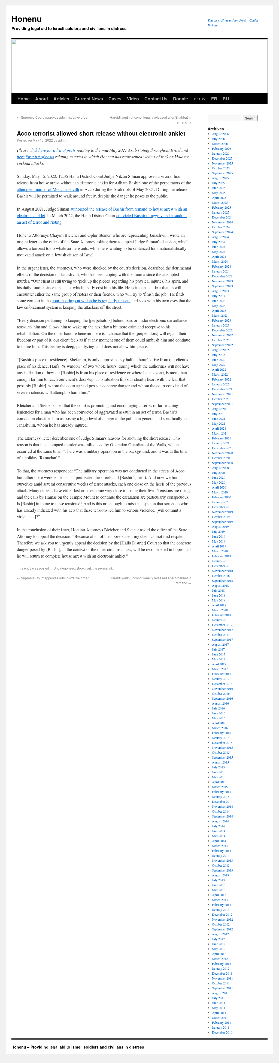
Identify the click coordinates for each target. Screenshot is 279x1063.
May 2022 (218, 364)
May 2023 (218, 305)
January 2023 (220, 325)
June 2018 (218, 595)
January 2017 (220, 678)
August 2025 (220, 178)
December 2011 (222, 973)
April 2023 (219, 310)
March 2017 (220, 669)
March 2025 (220, 202)
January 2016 (220, 737)
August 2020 (220, 467)
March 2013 (220, 899)
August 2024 (220, 237)
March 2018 (220, 610)
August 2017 (220, 644)
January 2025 (220, 212)
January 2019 (220, 561)
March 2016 (220, 728)
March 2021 (220, 433)
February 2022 (221, 379)
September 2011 (222, 988)
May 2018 (218, 600)
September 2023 (222, 286)
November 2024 (222, 222)
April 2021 (219, 428)
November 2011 (222, 978)
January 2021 (220, 443)
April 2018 (219, 605)
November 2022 (222, 335)
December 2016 (222, 683)
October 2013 (221, 865)
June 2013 (218, 885)
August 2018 (220, 585)
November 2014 (222, 806)
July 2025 (218, 183)
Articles (61, 98)
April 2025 (219, 197)
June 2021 (218, 418)
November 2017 (222, 629)
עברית (199, 98)
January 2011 (220, 1027)
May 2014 (218, 836)
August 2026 (220, 133)
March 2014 (220, 845)
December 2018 (222, 566)
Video (133, 98)
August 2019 (220, 526)
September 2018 (222, 580)
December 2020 (222, 448)
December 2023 (222, 276)
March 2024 (220, 261)
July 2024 (218, 241)
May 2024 (218, 251)
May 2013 (218, 890)
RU (226, 98)
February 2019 (221, 556)
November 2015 (222, 747)
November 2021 (222, 394)
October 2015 (221, 752)
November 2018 (222, 570)
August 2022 (220, 350)
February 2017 (221, 674)
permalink (105, 568)
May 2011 (218, 1007)
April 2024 (219, 256)
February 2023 (221, 320)
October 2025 (221, 168)
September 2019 (222, 521)
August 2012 (220, 934)
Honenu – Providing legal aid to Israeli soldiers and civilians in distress (77, 1047)
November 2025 (222, 163)
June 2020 (218, 477)
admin (62, 140)
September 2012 (222, 929)
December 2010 (222, 1032)
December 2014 (222, 801)
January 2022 (220, 384)
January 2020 (220, 502)
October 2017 (221, 634)
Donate (180, 98)
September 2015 (222, 757)
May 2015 (218, 777)
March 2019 (220, 551)
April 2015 (219, 782)
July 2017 (218, 649)
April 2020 (219, 487)
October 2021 (221, 399)
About (41, 98)
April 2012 (219, 953)
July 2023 (218, 296)
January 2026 (220, 153)
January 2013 (220, 909)
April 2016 (219, 723)
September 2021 (222, 404)
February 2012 (221, 963)
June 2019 (218, 536)
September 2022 (222, 345)
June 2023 (218, 300)
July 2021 (218, 413)
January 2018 (220, 620)
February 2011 (221, 1022)
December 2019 (222, 507)
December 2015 (222, 742)
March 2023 (220, 315)
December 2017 (222, 624)
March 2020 (220, 492)
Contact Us (156, 98)
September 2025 (222, 173)
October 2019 (221, 516)
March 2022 (220, 374)
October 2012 (221, 924)
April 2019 (219, 546)
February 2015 (221, 791)
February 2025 (221, 207)
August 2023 (220, 291)
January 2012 (220, 968)
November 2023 (222, 281)
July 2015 (218, 767)
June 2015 (218, 772)
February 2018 (221, 615)
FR (214, 98)
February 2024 (221, 266)
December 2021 (222, 389)
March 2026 (220, 143)
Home (23, 98)
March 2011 (220, 1017)
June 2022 (218, 359)
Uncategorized (64, 568)
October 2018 (221, 575)
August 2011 (220, 993)
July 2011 (218, 998)
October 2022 (221, 340)
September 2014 (222, 816)
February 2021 (221, 438)
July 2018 (218, 590)
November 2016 (222, 688)
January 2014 (220, 855)
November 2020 (222, 453)
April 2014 (219, 841)
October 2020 (221, 458)
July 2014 (218, 826)
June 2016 (218, 713)
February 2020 (221, 497)
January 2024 (220, 271)
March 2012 (220, 958)
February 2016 (221, 732)
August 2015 (220, 762)
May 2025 (218, 192)
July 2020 (218, 472)
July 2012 (218, 939)
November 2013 (222, 860)
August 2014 (220, 821)
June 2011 (218, 1003)
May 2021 (218, 423)
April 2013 (219, 895)
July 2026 (218, 138)
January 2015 (220, 796)
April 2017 (219, 664)
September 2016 (222, 698)
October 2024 (221, 227)
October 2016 (221, 693)
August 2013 (220, 875)
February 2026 (221, 148)
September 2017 (222, 639)
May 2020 (218, 482)
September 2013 (222, 870)
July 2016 (218, 708)
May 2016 (218, 718)
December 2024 (222, 217)
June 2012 (218, 944)
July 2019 (218, 531)
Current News (89, 98)
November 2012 (222, 919)
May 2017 (218, 659)
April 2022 (219, 369)
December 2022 (222, 330)
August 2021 (220, 408)
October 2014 (221, 811)
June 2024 (218, 246)
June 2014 (218, 831)
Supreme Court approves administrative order (53, 117)
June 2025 (218, 187)
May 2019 (218, 541)
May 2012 (218, 949)
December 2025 (222, 158)
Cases (115, 98)
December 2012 (222, 914)
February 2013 (221, 904)
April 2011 (219, 1012)
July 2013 (218, 880)
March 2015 (220, 786)
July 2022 (218, 354)
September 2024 (222, 232)
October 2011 (221, 983)
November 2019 (222, 512)
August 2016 (220, 703)
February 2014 (221, 850)
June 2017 (218, 654)
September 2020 (222, 462)
